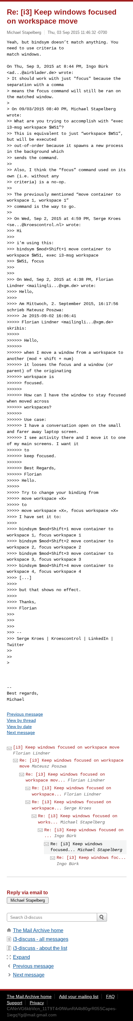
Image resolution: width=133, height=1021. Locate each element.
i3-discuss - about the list (40, 948)
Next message (21, 732)
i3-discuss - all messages (40, 939)
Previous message (25, 714)
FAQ (110, 996)
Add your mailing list (78, 996)
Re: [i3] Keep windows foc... (91, 857)
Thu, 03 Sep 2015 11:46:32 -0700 (77, 32)
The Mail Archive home (38, 930)
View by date (19, 726)
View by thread (21, 720)
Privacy (37, 1002)
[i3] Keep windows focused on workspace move (66, 747)
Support (14, 1002)
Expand (21, 957)
